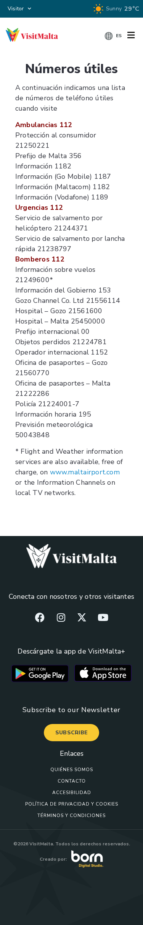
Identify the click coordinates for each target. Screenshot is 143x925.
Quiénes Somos (71, 769)
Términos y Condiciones (71, 815)
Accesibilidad (71, 792)
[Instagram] (61, 617)
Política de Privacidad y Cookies (71, 804)
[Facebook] (40, 617)
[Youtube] (102, 617)
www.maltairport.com (85, 472)
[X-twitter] (82, 617)
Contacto (72, 781)
